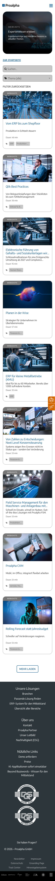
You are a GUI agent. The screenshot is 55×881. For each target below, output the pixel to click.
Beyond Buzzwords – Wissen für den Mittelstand (27, 773)
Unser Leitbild (27, 735)
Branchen (27, 693)
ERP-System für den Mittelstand (28, 703)
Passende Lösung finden (27, 698)
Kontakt (27, 725)
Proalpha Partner (27, 730)
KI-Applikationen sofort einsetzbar (28, 766)
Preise (27, 761)
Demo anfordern (27, 756)
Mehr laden (27, 668)
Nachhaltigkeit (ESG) (27, 740)
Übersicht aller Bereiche (27, 708)
